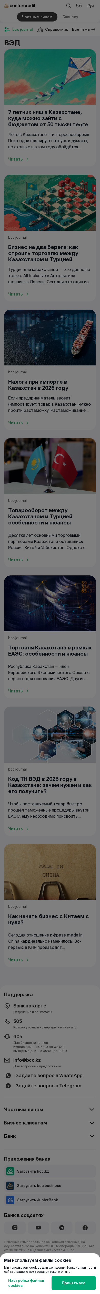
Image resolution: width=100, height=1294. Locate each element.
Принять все (73, 1283)
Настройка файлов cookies (26, 1283)
